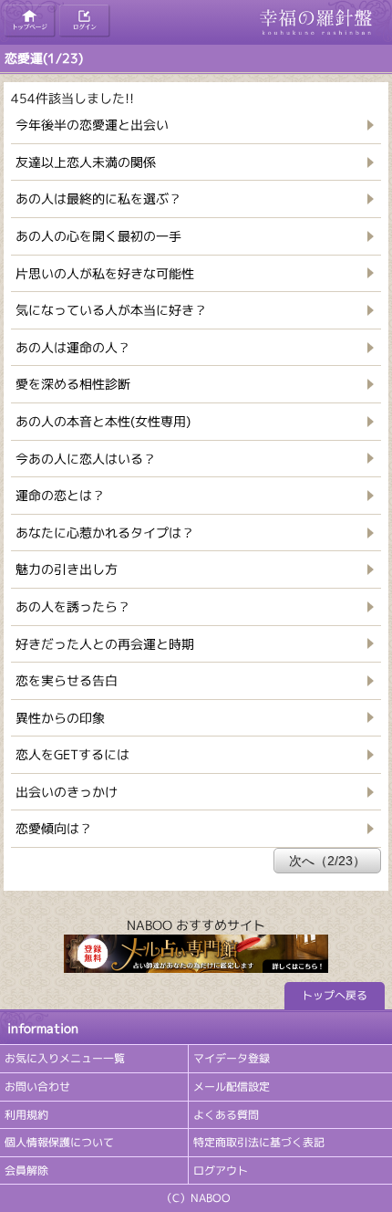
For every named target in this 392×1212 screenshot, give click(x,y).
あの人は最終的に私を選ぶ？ (98, 198)
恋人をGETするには (72, 754)
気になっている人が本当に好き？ (111, 310)
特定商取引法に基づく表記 (259, 1142)
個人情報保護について (59, 1142)
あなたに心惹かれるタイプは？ (104, 532)
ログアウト (220, 1170)
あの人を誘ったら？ (72, 606)
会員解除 (26, 1170)
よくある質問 (226, 1115)
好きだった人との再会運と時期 (104, 644)
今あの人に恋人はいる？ (85, 458)
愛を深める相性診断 (72, 383)
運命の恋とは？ (60, 495)
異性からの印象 (60, 717)
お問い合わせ (37, 1086)
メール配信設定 (231, 1086)
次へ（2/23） (327, 860)
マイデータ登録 (231, 1058)
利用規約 (26, 1115)
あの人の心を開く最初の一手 (98, 236)
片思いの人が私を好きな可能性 (104, 273)
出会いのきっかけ (66, 791)
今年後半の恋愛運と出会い (92, 124)
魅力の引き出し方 (66, 569)
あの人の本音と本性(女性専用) (103, 421)
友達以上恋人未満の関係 (85, 162)
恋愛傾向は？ (53, 828)
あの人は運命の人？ (72, 347)
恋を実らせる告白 (66, 680)
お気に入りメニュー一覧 (65, 1058)
